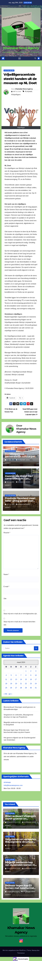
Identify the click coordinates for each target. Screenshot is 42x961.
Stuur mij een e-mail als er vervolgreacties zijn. (20, 613)
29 (26, 688)
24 (36, 683)
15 (26, 679)
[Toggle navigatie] (19, 58)
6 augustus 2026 (13, 891)
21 (21, 683)
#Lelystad (28, 91)
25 (6, 688)
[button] (35, 58)
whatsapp (7, 782)
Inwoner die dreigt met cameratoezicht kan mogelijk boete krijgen (19, 479)
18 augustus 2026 (14, 868)
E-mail (6, 586)
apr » (10, 694)
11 (6, 679)
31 (36, 688)
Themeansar (20, 953)
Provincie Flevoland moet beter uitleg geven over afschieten (20, 501)
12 (11, 679)
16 (31, 679)
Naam (6, 574)
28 (21, 688)
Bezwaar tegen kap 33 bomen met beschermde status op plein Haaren (20, 888)
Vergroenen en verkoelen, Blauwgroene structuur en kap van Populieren (20, 842)
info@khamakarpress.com (13, 785)
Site (5, 598)
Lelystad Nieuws (9, 70)
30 (31, 688)
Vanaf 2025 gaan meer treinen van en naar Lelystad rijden (30, 411)
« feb (5, 694)
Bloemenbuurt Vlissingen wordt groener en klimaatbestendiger (20, 819)
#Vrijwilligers (15, 94)
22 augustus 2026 (14, 822)
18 (6, 683)
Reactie (7, 533)
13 (16, 679)
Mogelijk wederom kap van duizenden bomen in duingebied (20, 865)
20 (16, 683)
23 (31, 683)
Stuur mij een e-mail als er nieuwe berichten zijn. (19, 623)
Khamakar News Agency (21, 48)
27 (16, 688)
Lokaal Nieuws (10, 813)
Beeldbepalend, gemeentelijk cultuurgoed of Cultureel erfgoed (21, 456)
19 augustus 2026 (14, 845)
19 (11, 683)
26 (11, 688)
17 (36, 679)
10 (36, 675)
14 (21, 679)
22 (26, 683)
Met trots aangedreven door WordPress (14, 950)
